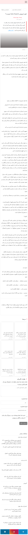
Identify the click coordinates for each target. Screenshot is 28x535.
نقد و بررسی (24, 460)
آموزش (25, 483)
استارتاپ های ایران (16, 9)
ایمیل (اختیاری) (24, 406)
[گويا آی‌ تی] (14, 2)
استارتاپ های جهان (22, 506)
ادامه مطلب (11, 30)
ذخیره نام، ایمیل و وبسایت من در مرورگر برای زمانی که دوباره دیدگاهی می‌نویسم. (13, 417)
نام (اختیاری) (24, 398)
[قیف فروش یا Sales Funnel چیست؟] (14, 40)
